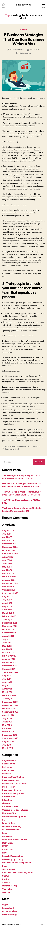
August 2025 (8, 530)
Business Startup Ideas (13, 793)
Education (7, 800)
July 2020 (7, 718)
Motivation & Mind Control (14, 839)
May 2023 (7, 606)
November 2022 (9, 626)
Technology (7, 889)
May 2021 (6, 685)
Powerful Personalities (12, 856)
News (4, 853)
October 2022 (8, 629)
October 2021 (8, 669)
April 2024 (7, 570)
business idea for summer (14, 783)
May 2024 (7, 567)
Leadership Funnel (10, 830)
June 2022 (7, 642)
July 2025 (7, 534)
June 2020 (7, 722)
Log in (5, 904)
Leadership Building (11, 826)
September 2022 (10, 633)
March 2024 (8, 573)
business (6, 773)
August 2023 (8, 596)
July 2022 (7, 639)
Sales (4, 866)
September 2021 (10, 672)
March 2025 (8, 540)
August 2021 (8, 675)
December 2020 (10, 702)
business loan (8, 787)
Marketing (7, 836)
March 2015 (7, 748)
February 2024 (9, 577)
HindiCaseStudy (10, 813)
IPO (3, 820)
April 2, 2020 (35, 49)
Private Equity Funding (12, 859)
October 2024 (8, 550)
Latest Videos (8, 823)
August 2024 (8, 557)
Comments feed (9, 911)
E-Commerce (8, 797)
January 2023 (9, 619)
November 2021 (9, 666)
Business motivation (11, 790)
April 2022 (7, 649)
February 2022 (9, 656)
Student (6, 882)
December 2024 (10, 544)
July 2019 (6, 745)
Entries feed (8, 908)
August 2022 (8, 636)
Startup (24, 29)
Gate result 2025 (10, 806)
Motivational (8, 843)
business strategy (24, 446)
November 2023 (10, 586)
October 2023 (8, 590)
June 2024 (7, 563)
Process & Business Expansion (16, 863)
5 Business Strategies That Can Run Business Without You (23, 39)
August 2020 (8, 715)
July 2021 (6, 679)
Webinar (6, 892)
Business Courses (10, 780)
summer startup (9, 886)
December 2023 (10, 583)
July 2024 (7, 560)
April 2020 (7, 728)
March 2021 (7, 692)
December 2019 (9, 735)
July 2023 (7, 600)
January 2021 (8, 699)
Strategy (6, 879)
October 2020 (9, 708)
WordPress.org (9, 914)
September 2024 (10, 553)
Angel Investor (9, 760)
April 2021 (7, 689)
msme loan (7, 849)
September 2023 (10, 593)
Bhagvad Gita (8, 764)
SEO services (31, 221)
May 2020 (7, 725)
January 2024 (9, 580)
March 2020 (8, 731)
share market (8, 869)
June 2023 (7, 603)
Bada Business (23, 5)
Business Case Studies (13, 777)
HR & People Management (14, 816)
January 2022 (8, 659)
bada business (10, 446)
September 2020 (10, 712)
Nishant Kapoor (19, 49)
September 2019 (10, 738)
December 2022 (9, 623)
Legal (4, 833)
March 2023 (8, 613)
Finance (6, 803)
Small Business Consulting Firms (17, 872)
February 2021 (9, 695)
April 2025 (7, 537)
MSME (5, 846)
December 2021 (9, 662)
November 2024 (10, 547)
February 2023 (9, 616)
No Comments (24, 53)
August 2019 (8, 741)
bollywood (7, 767)
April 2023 (7, 609)
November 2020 (10, 705)
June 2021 (7, 682)
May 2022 (7, 646)
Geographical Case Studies (15, 810)
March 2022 (8, 652)
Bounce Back (8, 770)
